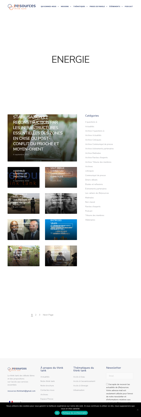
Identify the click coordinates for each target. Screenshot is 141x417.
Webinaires (90, 220)
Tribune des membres (94, 215)
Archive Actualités (93, 135)
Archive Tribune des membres (98, 162)
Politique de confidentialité (74, 413)
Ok (57, 413)
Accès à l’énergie (80, 385)
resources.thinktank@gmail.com (21, 391)
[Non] (137, 409)
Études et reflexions (94, 184)
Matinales (89, 197)
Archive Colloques (93, 140)
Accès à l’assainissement (84, 381)
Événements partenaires (96, 188)
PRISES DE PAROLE (97, 6)
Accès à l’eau (79, 377)
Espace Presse (46, 399)
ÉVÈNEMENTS (114, 6)
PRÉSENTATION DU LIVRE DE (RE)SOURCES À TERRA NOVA (59, 251)
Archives (89, 166)
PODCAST (129, 6)
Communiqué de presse (95, 175)
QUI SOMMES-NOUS (48, 6)
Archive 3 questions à (94, 131)
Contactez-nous (47, 390)
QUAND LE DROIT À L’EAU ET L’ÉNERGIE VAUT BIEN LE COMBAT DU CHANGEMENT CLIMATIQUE (58, 168)
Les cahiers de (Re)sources (97, 193)
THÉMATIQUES (79, 6)
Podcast (88, 211)
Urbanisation (78, 390)
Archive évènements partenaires (99, 148)
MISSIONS (65, 6)
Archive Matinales (93, 153)
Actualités (89, 126)
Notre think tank (47, 381)
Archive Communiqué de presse (99, 144)
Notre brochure (47, 385)
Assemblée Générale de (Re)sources (20, 174)
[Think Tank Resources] (22, 6)
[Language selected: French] (15, 402)
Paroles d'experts (93, 206)
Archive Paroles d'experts (96, 157)
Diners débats (91, 179)
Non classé (90, 202)
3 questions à (91, 122)
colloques (89, 171)
